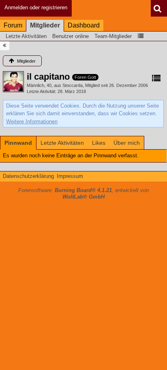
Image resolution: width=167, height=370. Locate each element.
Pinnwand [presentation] (18, 143)
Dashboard (84, 25)
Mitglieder (45, 25)
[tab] (18, 143)
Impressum (70, 176)
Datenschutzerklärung (28, 176)
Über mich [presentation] (126, 143)
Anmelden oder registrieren (35, 7)
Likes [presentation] (98, 143)
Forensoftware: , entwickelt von (83, 193)
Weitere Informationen (32, 121)
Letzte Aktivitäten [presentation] (62, 143)
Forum (13, 25)
